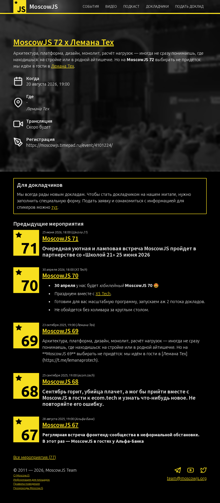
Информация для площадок (31, 479)
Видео (111, 6)
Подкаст (131, 6)
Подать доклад (189, 6)
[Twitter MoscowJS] (203, 471)
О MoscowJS (21, 475)
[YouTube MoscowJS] (190, 471)
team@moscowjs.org (187, 478)
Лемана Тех (62, 65)
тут (54, 207)
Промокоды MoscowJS (28, 487)
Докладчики (157, 6)
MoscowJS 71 (60, 238)
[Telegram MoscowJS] (177, 471)
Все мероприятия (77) (34, 457)
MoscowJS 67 (60, 425)
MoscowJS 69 (60, 331)
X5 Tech (103, 293)
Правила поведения (26, 483)
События (91, 6)
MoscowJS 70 (60, 275)
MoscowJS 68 (60, 381)
